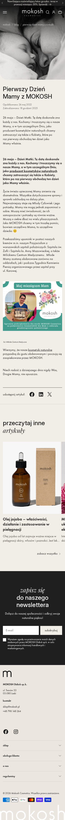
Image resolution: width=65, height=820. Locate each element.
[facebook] (6, 732)
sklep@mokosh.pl (11, 706)
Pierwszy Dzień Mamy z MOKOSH (38, 24)
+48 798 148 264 (12, 711)
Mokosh (6, 24)
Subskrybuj (51, 630)
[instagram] (16, 732)
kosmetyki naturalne (40, 350)
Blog (16, 24)
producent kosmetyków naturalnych (33, 171)
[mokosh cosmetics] (32, 12)
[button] (48, 12)
